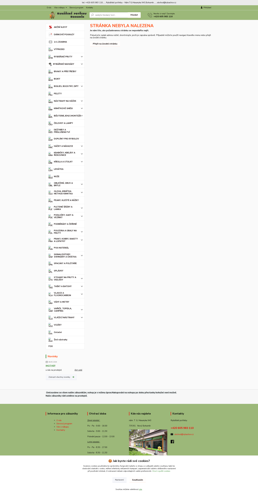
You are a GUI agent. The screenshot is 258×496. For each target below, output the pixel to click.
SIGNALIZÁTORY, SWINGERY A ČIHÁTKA (65, 255)
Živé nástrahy (60, 339)
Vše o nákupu (59, 7)
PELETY (58, 93)
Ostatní (58, 332)
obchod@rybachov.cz (184, 434)
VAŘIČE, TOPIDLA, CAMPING (63, 309)
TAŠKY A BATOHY (63, 286)
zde (140, 489)
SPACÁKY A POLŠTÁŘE (65, 263)
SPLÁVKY (58, 270)
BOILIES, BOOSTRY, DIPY (66, 86)
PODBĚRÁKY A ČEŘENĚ (65, 224)
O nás (49, 7)
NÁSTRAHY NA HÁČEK (65, 101)
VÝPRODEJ (59, 49)
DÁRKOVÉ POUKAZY (64, 34)
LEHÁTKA (58, 169)
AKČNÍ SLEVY (60, 27)
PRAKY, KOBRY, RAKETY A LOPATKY (66, 240)
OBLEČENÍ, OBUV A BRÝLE (63, 184)
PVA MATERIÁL (61, 247)
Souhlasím (137, 479)
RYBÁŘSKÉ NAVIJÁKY (63, 64)
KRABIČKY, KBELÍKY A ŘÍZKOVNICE (64, 153)
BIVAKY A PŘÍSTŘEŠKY (65, 71)
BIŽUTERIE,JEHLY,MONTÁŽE (67, 115)
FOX (51, 346)
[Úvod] (66, 15)
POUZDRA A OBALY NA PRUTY (65, 231)
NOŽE (56, 176)
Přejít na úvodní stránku (105, 43)
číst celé (78, 370)
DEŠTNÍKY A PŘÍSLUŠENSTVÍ (62, 131)
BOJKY (57, 78)
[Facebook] (174, 442)
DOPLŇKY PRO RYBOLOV (66, 138)
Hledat (134, 14)
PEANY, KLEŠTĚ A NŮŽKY (66, 200)
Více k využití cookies (161, 471)
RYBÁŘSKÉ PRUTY (63, 56)
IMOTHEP (50, 365)
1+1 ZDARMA (60, 42)
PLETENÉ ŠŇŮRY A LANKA (63, 208)
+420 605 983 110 (163, 16)
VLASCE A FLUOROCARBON (62, 294)
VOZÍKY (58, 325)
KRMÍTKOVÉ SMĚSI (63, 108)
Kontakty (89, 7)
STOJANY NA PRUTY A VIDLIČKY (65, 278)
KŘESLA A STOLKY (63, 161)
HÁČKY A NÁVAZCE (63, 146)
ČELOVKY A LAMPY (63, 123)
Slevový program (76, 7)
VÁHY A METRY (61, 302)
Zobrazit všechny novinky (59, 377)
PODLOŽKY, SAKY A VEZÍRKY (63, 216)
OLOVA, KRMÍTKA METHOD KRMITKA (63, 192)
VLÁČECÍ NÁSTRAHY (64, 317)
